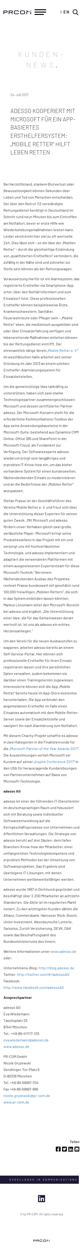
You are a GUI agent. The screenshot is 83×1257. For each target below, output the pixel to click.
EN (66, 11)
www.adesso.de (63, 951)
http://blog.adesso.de (56, 968)
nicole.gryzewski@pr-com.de (26, 1095)
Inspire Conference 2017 (54, 761)
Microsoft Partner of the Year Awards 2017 (44, 748)
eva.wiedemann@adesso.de (26, 1040)
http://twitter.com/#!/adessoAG (43, 974)
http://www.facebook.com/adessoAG (33, 987)
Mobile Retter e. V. (62, 350)
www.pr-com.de (16, 1102)
